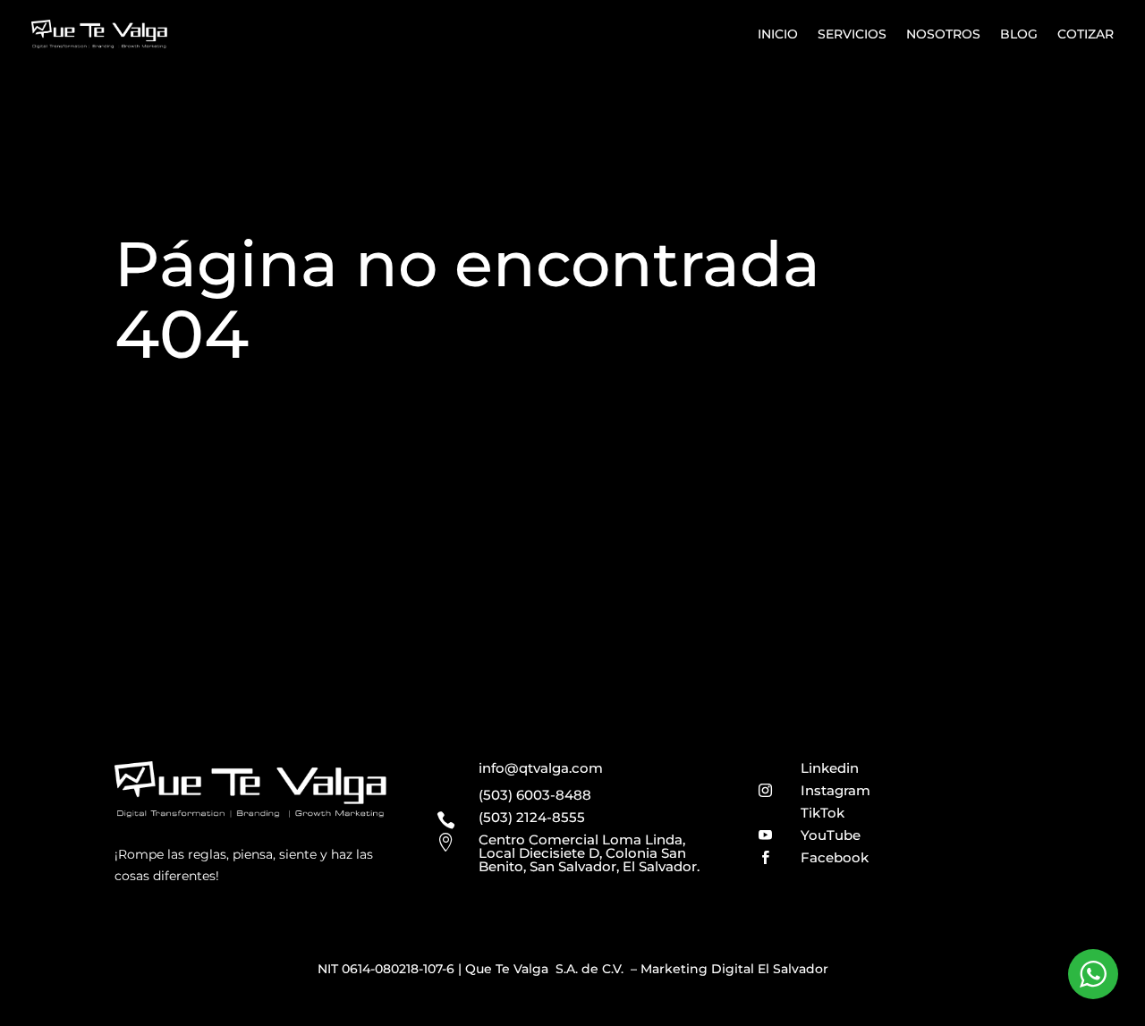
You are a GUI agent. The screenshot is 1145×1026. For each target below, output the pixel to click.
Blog (1019, 34)
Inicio (778, 34)
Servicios (852, 34)
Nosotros (943, 34)
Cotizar (1085, 34)
